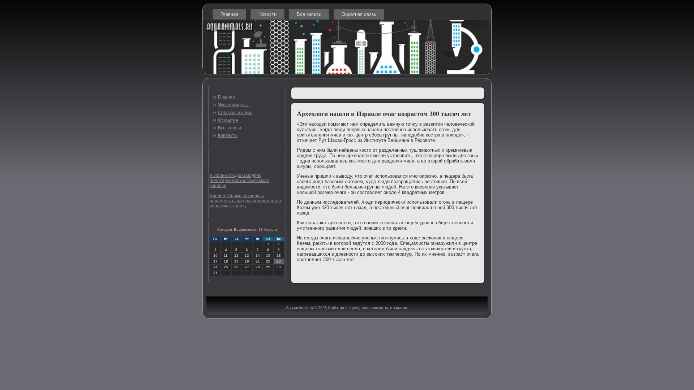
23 (279, 261)
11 (226, 255)
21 (258, 261)
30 (279, 267)
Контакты (227, 135)
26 (236, 267)
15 (268, 255)
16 (279, 255)
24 (215, 267)
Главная (229, 14)
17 (215, 261)
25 (226, 267)
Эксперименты (233, 104)
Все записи (309, 14)
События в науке (235, 112)
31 (215, 273)
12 (236, 255)
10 (215, 255)
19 (236, 261)
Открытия (228, 120)
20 (247, 261)
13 (247, 255)
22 (268, 261)
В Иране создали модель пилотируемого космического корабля (239, 180)
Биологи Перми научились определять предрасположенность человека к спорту (246, 200)
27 (247, 267)
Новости (267, 14)
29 (268, 267)
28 (258, 267)
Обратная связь (359, 14)
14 (258, 255)
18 (226, 261)
